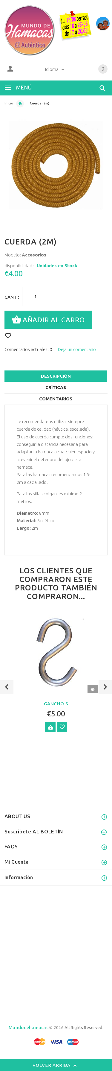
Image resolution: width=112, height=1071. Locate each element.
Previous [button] (6, 687)
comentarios (55, 398)
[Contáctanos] (103, 23)
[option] (56, 675)
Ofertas (20, 103)
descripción (56, 376)
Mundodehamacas (28, 1027)
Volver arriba (52, 1065)
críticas (55, 387)
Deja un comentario (77, 349)
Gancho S (56, 703)
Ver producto (50, 727)
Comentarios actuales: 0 (28, 349)
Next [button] (105, 687)
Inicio (8, 103)
